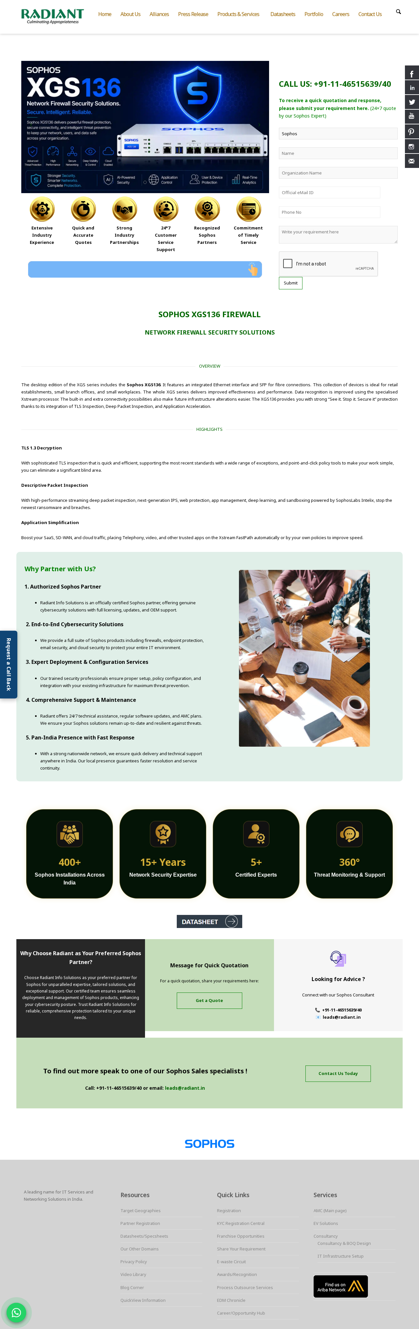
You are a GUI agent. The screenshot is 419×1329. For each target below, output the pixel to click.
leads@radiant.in (185, 1088)
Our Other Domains (139, 1249)
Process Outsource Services (245, 1287)
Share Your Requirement (241, 1249)
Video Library (133, 1274)
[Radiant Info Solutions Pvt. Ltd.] (58, 15)
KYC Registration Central (240, 1223)
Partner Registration (140, 1223)
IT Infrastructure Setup (341, 1256)
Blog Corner (132, 1287)
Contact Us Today (338, 1073)
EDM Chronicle (231, 1300)
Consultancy (326, 1236)
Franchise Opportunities (240, 1236)
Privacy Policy (133, 1262)
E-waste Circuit (231, 1262)
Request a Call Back (8, 664)
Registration (229, 1210)
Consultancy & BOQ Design (344, 1243)
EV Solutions (326, 1223)
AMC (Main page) (330, 1210)
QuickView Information (143, 1300)
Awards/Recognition (237, 1274)
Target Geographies (140, 1210)
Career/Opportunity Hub (241, 1313)
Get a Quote (209, 1000)
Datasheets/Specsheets (144, 1236)
